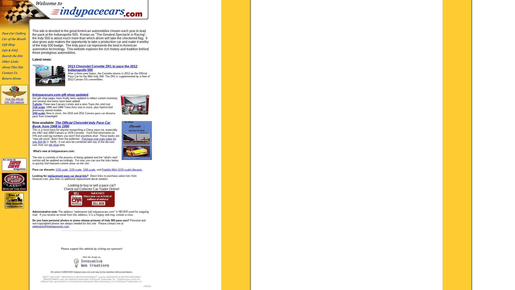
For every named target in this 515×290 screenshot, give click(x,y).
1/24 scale (75, 169)
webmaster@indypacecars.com (50, 226)
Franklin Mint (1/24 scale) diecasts (122, 169)
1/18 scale (38, 107)
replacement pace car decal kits (67, 175)
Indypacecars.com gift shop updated (60, 94)
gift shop (54, 144)
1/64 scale (38, 113)
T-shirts (37, 104)
